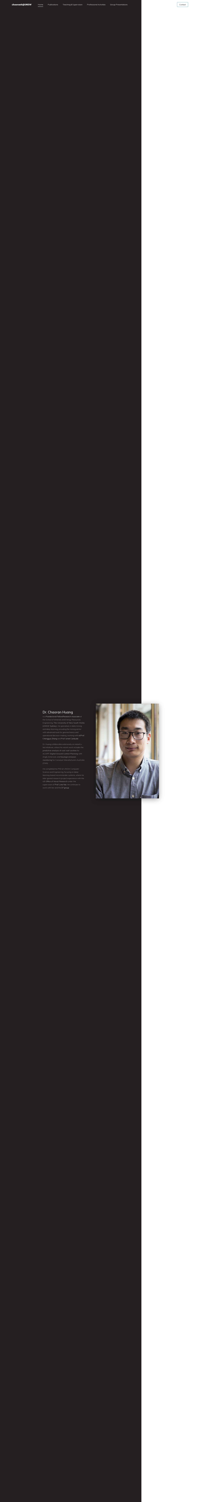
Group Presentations (119, 4)
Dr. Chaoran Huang (58, 712)
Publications (53, 4)
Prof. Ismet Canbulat (69, 738)
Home (40, 4)
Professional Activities (96, 4)
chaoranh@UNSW (22, 4)
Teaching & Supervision (72, 4)
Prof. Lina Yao (60, 784)
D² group (65, 787)
